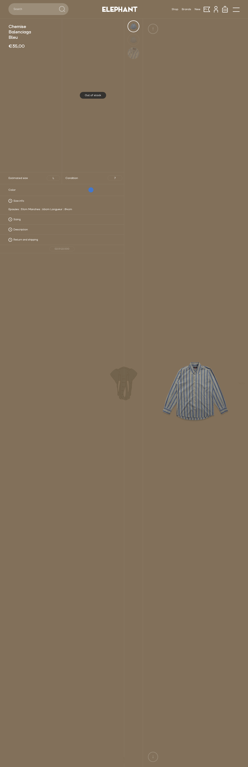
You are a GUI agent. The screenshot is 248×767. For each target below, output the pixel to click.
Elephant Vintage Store (119, 9)
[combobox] (33, 9)
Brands (186, 9)
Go (62, 9)
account (216, 9)
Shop (175, 9)
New (197, 9)
